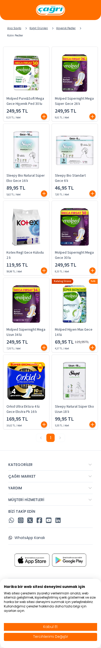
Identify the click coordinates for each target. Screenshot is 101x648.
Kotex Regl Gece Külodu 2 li (25, 255)
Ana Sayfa (14, 28)
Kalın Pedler (15, 35)
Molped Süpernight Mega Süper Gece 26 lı (74, 101)
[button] (44, 116)
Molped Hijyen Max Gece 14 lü (73, 332)
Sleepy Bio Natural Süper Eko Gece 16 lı (25, 178)
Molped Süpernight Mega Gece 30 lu (74, 255)
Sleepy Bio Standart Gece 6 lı (70, 178)
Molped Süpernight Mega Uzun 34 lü (25, 332)
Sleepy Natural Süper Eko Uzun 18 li (74, 409)
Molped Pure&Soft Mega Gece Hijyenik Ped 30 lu (25, 101)
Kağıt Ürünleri (39, 28)
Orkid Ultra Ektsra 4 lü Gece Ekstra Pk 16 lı (23, 409)
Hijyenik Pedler (66, 28)
